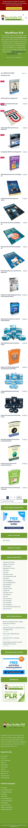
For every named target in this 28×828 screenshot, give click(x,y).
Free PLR (5, 596)
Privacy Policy (4, 767)
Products (12, 57)
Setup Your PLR (5, 771)
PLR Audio (5, 572)
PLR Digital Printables (6, 792)
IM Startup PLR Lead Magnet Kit (9, 98)
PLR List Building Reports (9, 582)
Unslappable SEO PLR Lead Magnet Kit (11, 152)
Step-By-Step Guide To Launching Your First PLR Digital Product (14, 628)
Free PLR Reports (7, 604)
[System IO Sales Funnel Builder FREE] (14, 521)
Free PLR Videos (7, 602)
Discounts (3, 762)
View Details (14, 86)
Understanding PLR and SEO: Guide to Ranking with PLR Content (12, 643)
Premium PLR (6, 590)
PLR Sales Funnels (7, 588)
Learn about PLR (5, 775)
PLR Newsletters (7, 584)
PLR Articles (6, 570)
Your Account (6, 540)
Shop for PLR (4, 773)
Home (7, 57)
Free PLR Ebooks (7, 600)
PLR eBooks (6, 578)
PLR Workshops (7, 594)
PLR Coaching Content (6, 790)
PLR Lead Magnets (7, 580)
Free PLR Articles (7, 598)
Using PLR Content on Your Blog (11, 638)
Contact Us (3, 758)
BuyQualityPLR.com (21, 825)
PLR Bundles (4, 788)
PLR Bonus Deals (5, 778)
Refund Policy (4, 765)
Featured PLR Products (9, 562)
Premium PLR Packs (6, 805)
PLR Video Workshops (6, 801)
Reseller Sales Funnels (6, 809)
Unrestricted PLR (7, 609)
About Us (3, 769)
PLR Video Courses (8, 592)
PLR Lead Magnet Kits (6, 798)
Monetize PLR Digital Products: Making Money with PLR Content (13, 622)
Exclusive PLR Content (8, 564)
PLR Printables (6, 586)
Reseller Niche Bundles (6, 807)
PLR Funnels (4, 796)
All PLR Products (7, 566)
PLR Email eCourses (8, 574)
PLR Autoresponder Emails (9, 576)
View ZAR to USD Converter (14, 8)
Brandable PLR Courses (9, 568)
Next (19, 497)
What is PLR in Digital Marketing (11, 634)
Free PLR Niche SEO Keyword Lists (12, 607)
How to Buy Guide (5, 760)
